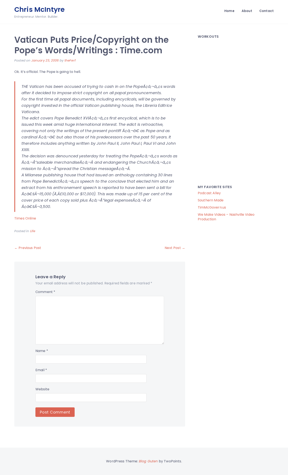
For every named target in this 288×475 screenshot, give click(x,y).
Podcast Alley (209, 193)
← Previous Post (27, 247)
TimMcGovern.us (212, 207)
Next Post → (175, 247)
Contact (266, 11)
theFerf (70, 60)
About (247, 11)
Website (42, 389)
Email (41, 370)
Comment (45, 291)
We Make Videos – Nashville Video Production (226, 217)
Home (229, 11)
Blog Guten (148, 461)
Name (41, 350)
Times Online (25, 218)
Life (32, 231)
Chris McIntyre (39, 9)
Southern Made (210, 200)
